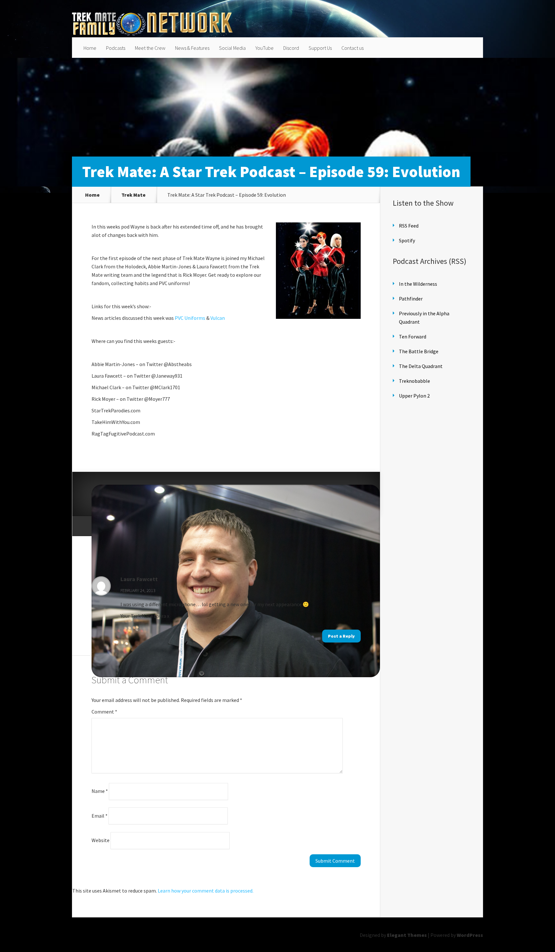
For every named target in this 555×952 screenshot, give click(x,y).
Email (100, 815)
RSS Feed (408, 225)
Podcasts (115, 48)
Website (101, 840)
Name (100, 791)
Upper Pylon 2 (414, 395)
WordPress (470, 935)
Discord (291, 48)
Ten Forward (412, 336)
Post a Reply (341, 636)
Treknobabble (414, 381)
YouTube (264, 48)
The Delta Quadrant (421, 366)
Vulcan (217, 318)
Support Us (320, 48)
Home (90, 48)
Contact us (352, 48)
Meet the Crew (150, 48)
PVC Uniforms (190, 318)
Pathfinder (411, 298)
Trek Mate (133, 194)
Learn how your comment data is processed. (205, 890)
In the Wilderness (418, 284)
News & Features (192, 48)
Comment (104, 711)
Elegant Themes (407, 935)
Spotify (407, 240)
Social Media (232, 48)
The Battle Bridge (418, 351)
